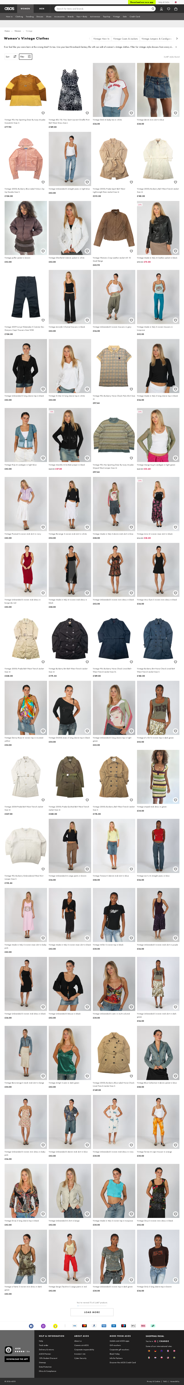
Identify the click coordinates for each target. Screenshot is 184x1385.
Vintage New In (101, 38)
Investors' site (79, 1354)
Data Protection (45, 1366)
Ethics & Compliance (47, 1371)
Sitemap (42, 1362)
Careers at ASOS (81, 1345)
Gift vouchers (115, 1345)
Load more (92, 1312)
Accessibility (174, 1381)
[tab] (9, 16)
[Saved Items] (168, 8)
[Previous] (90, 39)
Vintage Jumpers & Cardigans (157, 38)
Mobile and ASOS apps (119, 1341)
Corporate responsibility (84, 1349)
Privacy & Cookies (153, 1381)
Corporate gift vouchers (119, 1349)
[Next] (177, 39)
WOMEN (25, 8)
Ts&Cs (165, 1381)
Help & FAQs (163, 2)
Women (18, 31)
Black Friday (115, 1354)
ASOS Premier (45, 1354)
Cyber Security (80, 1358)
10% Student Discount (48, 1358)
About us (78, 1341)
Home (7, 31)
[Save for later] (43, 113)
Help (41, 1341)
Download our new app (141, 2)
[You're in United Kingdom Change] (175, 2)
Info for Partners (116, 1358)
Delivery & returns (46, 1349)
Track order (43, 1345)
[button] (149, 1351)
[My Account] (161, 8)
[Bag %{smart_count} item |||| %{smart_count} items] (175, 8)
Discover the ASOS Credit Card (123, 1362)
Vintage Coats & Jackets (125, 38)
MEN (41, 8)
